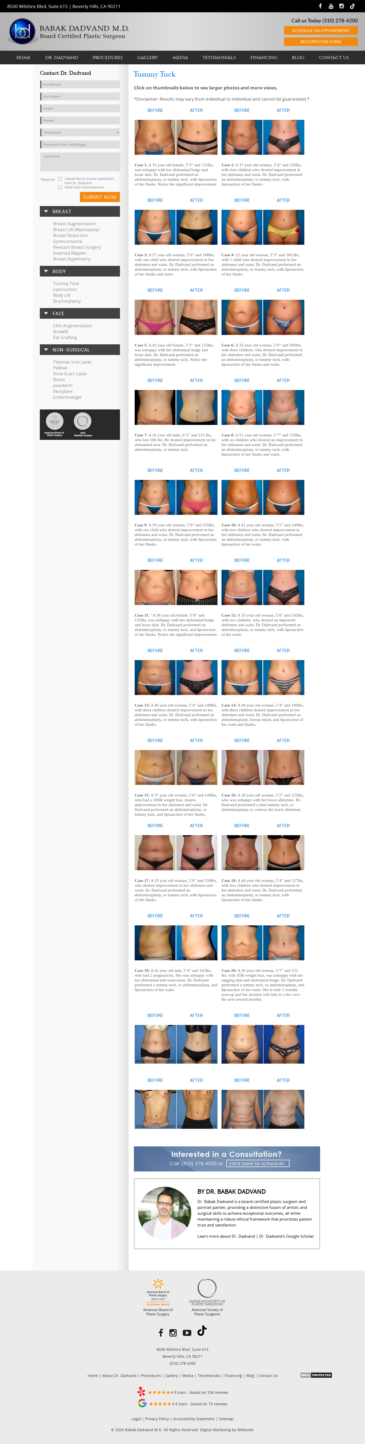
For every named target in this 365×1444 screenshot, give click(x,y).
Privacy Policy (157, 1418)
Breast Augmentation (74, 224)
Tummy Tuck (66, 283)
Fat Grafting (65, 337)
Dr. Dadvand (61, 57)
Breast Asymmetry (71, 259)
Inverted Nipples (69, 253)
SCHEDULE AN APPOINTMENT (321, 30)
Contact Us (334, 57)
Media (180, 57)
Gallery (147, 57)
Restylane (63, 391)
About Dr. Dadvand (119, 1375)
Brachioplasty (67, 301)
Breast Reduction (70, 235)
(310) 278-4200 (340, 20)
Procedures (107, 57)
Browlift (61, 331)
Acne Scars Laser (70, 374)
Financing (263, 57)
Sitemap (226, 1418)
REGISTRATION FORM (320, 41)
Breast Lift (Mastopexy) (76, 229)
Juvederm (62, 385)
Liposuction (65, 289)
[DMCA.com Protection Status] (316, 1376)
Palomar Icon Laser (72, 362)
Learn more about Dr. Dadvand (226, 1236)
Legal (136, 1418)
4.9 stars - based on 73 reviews (199, 1403)
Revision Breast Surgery (77, 247)
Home (23, 57)
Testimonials (219, 57)
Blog (298, 57)
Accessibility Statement (194, 1418)
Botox (59, 379)
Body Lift (62, 295)
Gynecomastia (67, 241)
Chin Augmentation (72, 326)
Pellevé (60, 368)
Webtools (245, 1429)
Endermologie (67, 397)
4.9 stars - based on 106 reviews (199, 1392)
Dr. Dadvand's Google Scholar (286, 1236)
